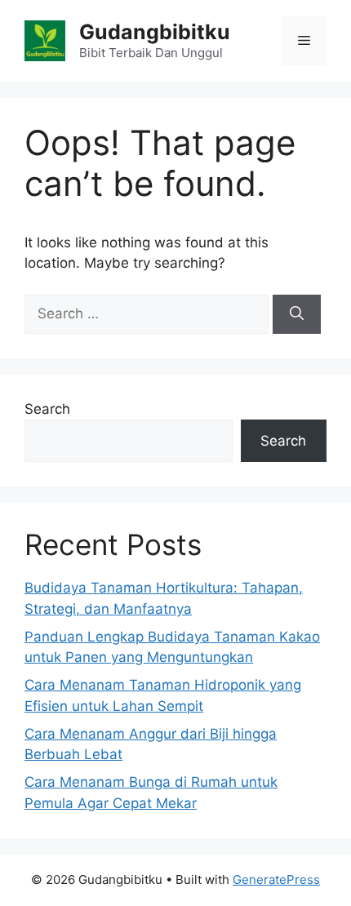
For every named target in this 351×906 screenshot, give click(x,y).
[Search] (297, 314)
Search (47, 409)
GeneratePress (276, 879)
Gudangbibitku (154, 32)
